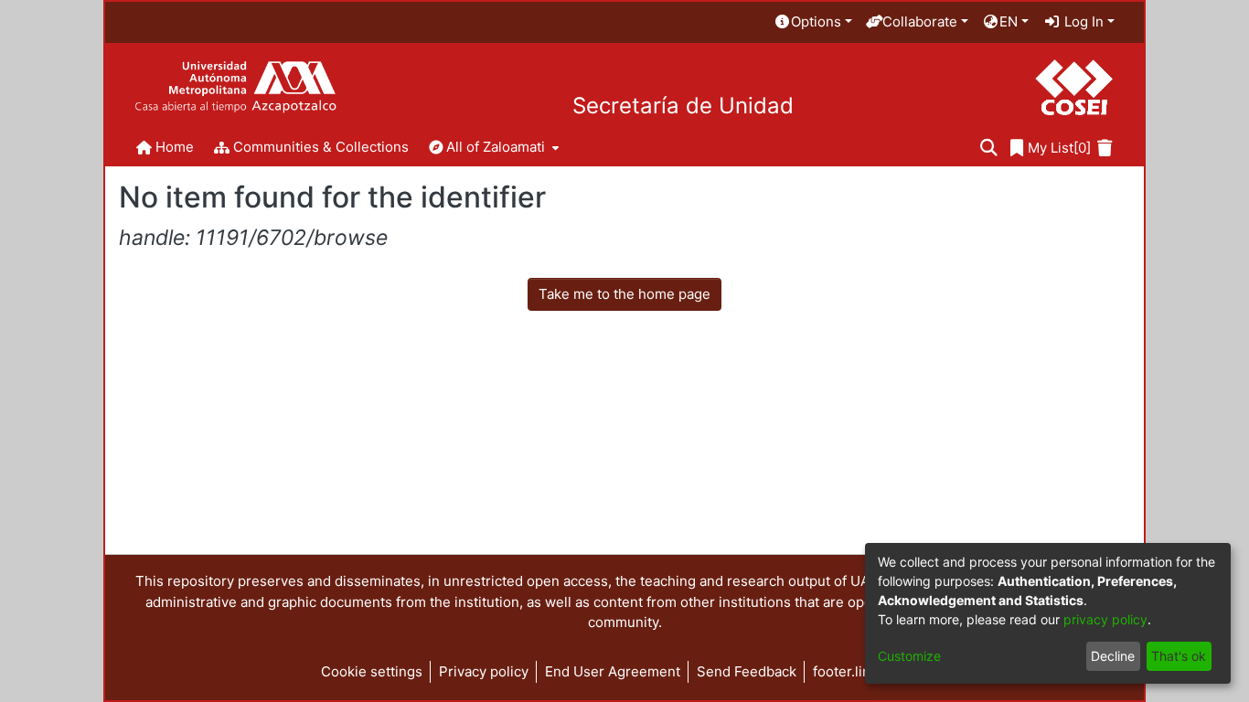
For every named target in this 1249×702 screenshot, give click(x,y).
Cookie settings (371, 671)
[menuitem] (813, 22)
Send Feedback (746, 671)
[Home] (235, 87)
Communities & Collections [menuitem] (321, 146)
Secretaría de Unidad (683, 106)
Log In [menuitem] (1082, 21)
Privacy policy (483, 671)
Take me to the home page (624, 294)
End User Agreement (612, 671)
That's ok (1178, 656)
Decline (1113, 656)
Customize (909, 656)
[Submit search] (988, 148)
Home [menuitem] (174, 146)
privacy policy (1105, 619)
